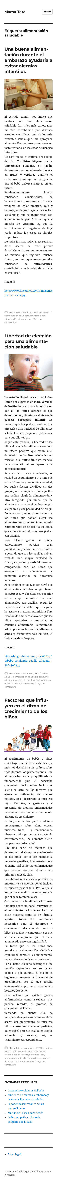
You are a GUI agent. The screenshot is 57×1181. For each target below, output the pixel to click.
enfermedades (36, 1054)
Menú (47, 11)
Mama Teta (14, 12)
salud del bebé (37, 315)
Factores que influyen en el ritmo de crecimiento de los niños (26, 708)
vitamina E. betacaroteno (17, 319)
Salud (7, 676)
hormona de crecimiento (37, 1058)
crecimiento (10, 1054)
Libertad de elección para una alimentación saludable (28, 341)
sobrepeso (28, 683)
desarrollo (23, 1054)
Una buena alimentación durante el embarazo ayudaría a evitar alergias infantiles (28, 60)
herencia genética (13, 1058)
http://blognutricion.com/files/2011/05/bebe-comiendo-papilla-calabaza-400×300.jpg (28, 661)
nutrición (46, 680)
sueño (30, 1061)
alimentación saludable (16, 315)
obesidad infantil (13, 683)
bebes (44, 673)
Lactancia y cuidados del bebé (26, 1090)
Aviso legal (14, 1154)
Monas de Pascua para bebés (25, 1112)
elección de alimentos (29, 680)
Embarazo (44, 312)
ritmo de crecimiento (15, 1061)
